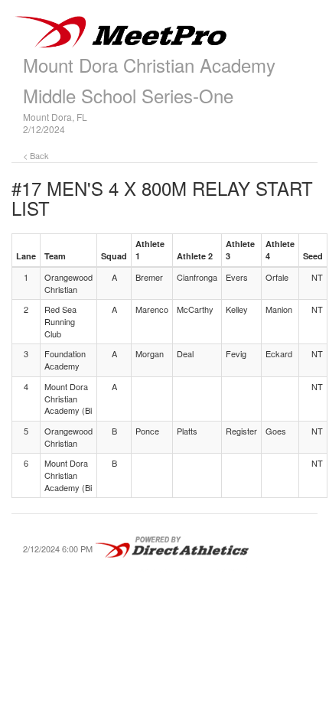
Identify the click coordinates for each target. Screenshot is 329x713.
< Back (36, 155)
